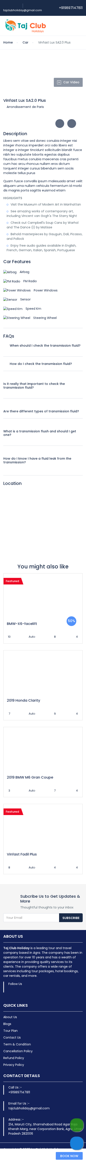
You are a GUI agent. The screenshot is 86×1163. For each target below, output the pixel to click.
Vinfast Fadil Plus (22, 854)
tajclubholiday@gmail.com (22, 10)
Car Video (71, 82)
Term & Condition (17, 1044)
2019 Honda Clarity (23, 700)
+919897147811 (71, 7)
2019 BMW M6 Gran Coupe (30, 777)
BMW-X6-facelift (22, 623)
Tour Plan (10, 1030)
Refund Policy (13, 1058)
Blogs (7, 1024)
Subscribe (70, 918)
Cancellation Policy (18, 1051)
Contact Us (12, 1037)
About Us (10, 1017)
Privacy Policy (13, 1065)
